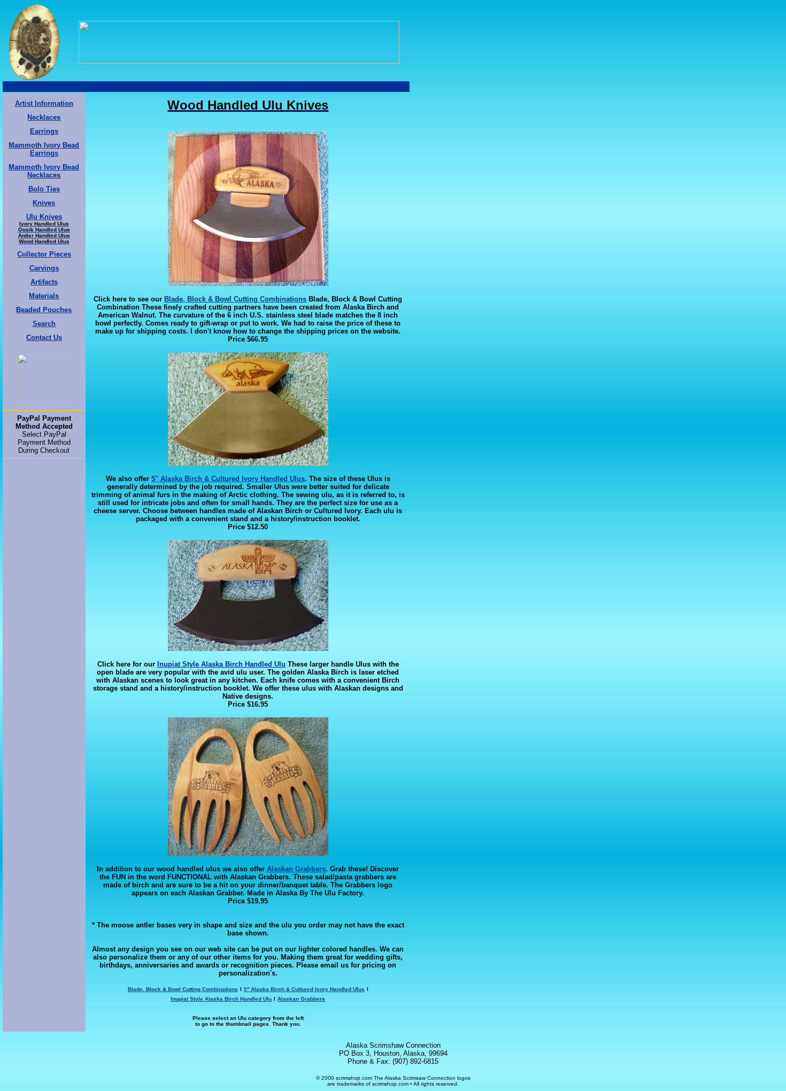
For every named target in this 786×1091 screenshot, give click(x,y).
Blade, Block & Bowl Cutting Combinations (235, 299)
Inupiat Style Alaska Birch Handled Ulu (221, 664)
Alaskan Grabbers (296, 869)
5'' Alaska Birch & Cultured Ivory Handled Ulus (228, 479)
